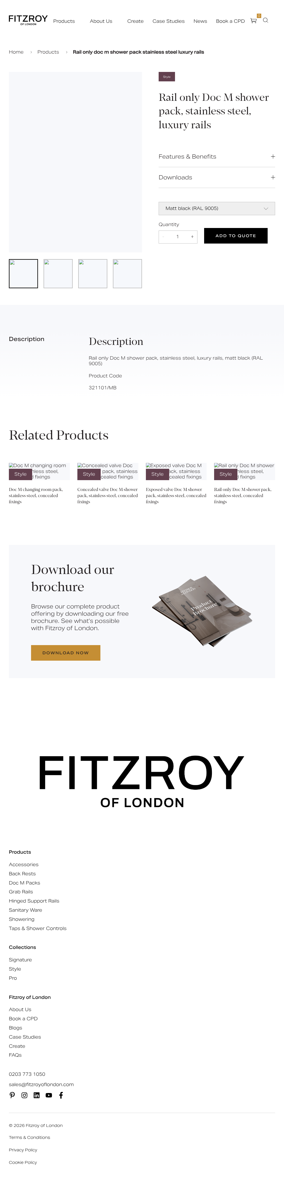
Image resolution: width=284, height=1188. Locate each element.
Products (64, 21)
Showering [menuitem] (21, 919)
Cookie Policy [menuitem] (23, 1162)
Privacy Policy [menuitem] (23, 1149)
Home (17, 52)
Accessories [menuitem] (24, 865)
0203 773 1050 (27, 1074)
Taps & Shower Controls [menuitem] (38, 928)
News (200, 21)
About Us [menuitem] (20, 1009)
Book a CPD (230, 21)
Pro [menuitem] (13, 978)
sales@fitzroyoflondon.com (41, 1084)
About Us (101, 21)
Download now (65, 652)
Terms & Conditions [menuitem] (29, 1137)
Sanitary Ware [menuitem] (25, 910)
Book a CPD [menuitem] (23, 1019)
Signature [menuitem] (20, 960)
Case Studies (169, 21)
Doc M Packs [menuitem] (24, 883)
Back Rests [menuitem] (22, 874)
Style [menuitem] (15, 969)
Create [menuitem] (17, 1046)
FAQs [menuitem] (15, 1055)
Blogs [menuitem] (15, 1028)
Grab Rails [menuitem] (21, 892)
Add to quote (235, 235)
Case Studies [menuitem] (25, 1037)
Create (135, 21)
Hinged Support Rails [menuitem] (34, 901)
